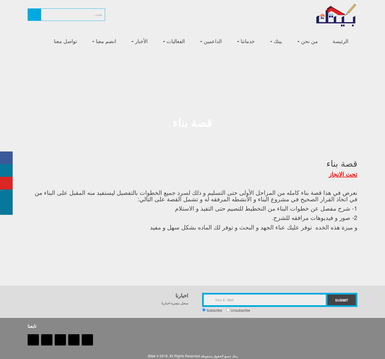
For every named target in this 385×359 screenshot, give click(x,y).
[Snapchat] (33, 339)
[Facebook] (87, 339)
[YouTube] (60, 339)
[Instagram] (46, 339)
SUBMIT (341, 300)
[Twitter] (73, 339)
